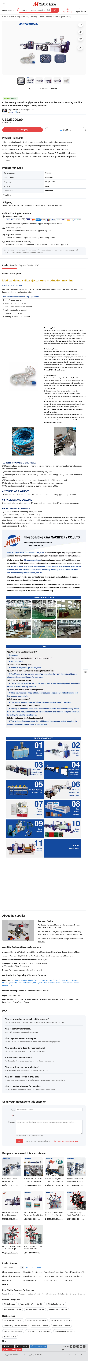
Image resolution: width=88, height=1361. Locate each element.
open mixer (69, 1280)
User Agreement (56, 1355)
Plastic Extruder (34, 980)
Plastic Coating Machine (61, 1326)
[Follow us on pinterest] (84, 1346)
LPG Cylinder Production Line (44, 983)
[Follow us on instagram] (77, 1346)
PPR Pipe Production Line (58, 1309)
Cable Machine (7, 1280)
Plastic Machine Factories (13, 1320)
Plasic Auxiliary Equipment (53, 1276)
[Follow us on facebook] (71, 1346)
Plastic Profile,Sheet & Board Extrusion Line (59, 1272)
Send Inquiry (22, 130)
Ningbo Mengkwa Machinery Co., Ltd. (21, 109)
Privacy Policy (79, 1355)
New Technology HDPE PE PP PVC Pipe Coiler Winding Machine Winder (33, 1248)
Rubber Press (27, 983)
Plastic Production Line (56, 1304)
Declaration (68, 1355)
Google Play (22, 1346)
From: (13, 1110)
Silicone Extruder (72, 980)
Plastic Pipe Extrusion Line (32, 1272)
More (4, 1341)
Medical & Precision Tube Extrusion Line (37, 1276)
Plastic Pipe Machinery (63, 17)
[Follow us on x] (74, 1346)
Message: (11, 1122)
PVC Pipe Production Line (35, 1309)
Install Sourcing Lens (13, 1350)
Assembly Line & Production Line (31, 1304)
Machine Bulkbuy (10, 1337)
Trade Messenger (38, 1346)
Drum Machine (46, 980)
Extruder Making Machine (13, 1331)
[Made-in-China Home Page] (44, 4)
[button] (3, 3)
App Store (8, 1346)
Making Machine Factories (36, 1320)
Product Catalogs (34, 1267)
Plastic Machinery (46, 17)
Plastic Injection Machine (12, 983)
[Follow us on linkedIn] (63, 1350)
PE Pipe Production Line (12, 1309)
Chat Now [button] (67, 130)
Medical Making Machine (64, 1331)
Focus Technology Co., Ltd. (28, 1355)
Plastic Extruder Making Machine (38, 1331)
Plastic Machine (21, 980)
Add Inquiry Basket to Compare (44, 88)
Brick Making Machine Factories (15, 1326)
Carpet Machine (28, 1280)
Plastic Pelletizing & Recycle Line (13, 1276)
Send (19, 1141)
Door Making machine (72, 1276)
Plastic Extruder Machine (11, 1272)
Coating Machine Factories (60, 1320)
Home (4, 17)
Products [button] (23, 10)
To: (14, 1116)
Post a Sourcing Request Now (66, 1141)
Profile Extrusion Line (64, 983)
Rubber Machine (50, 1280)
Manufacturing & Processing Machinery (23, 17)
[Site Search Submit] (55, 10)
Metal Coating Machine (40, 1326)
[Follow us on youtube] (81, 1346)
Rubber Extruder (59, 980)
